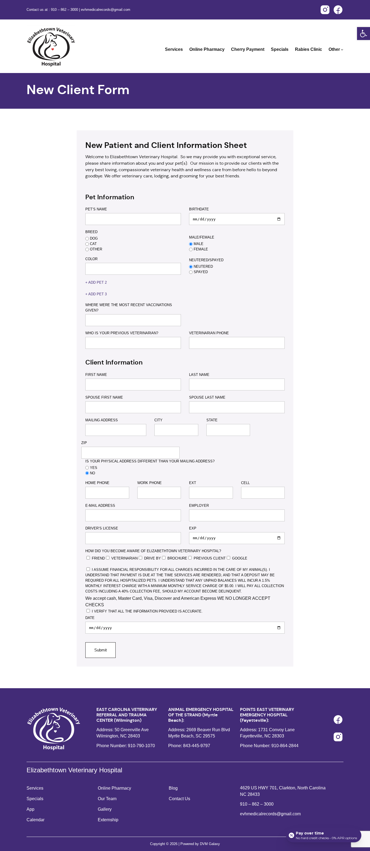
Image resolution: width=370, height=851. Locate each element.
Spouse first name (104, 397)
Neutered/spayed (206, 260)
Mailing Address (101, 420)
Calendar (35, 819)
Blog (173, 788)
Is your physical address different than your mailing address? (150, 461)
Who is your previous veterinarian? (121, 333)
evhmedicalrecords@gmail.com (105, 10)
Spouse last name (207, 397)
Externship (108, 819)
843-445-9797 (196, 745)
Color (91, 259)
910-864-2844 (284, 745)
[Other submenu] (342, 49)
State (212, 420)
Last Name (199, 375)
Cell (245, 483)
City (158, 420)
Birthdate (199, 209)
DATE (90, 618)
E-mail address (100, 506)
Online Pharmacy (114, 788)
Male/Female (201, 237)
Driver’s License (101, 528)
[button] (363, 33)
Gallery (105, 809)
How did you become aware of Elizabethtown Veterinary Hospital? (153, 551)
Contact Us (179, 798)
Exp (192, 528)
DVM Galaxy (210, 844)
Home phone (97, 483)
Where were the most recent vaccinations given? (128, 307)
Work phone (149, 483)
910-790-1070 (141, 745)
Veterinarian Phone (209, 333)
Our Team (107, 798)
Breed (91, 232)
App (30, 809)
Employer (199, 506)
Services (35, 788)
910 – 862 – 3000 (65, 10)
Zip (84, 443)
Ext (192, 483)
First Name (96, 375)
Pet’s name (96, 209)
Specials (35, 798)
